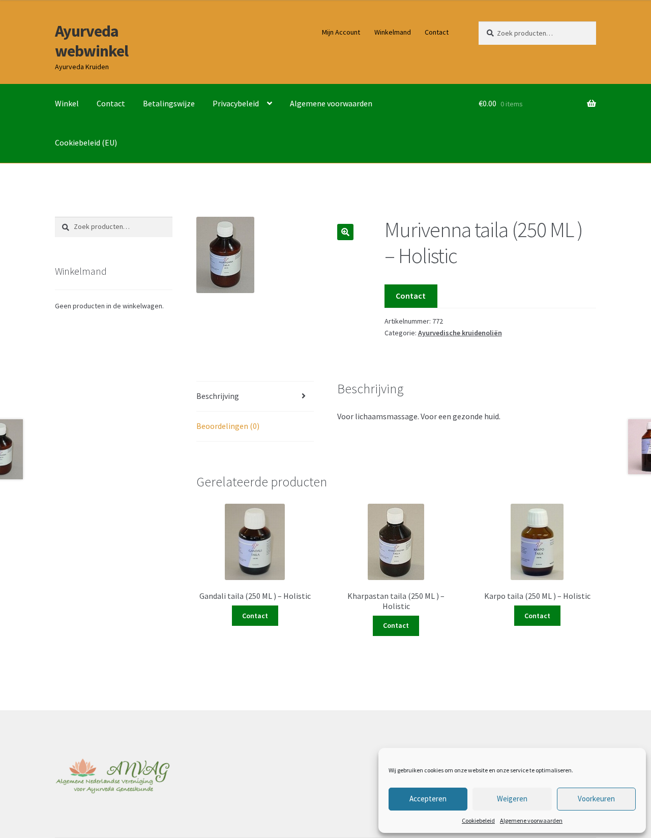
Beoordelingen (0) (227, 426)
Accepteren (428, 798)
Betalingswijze (169, 103)
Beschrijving (217, 396)
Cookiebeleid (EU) (86, 142)
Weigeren (512, 798)
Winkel (67, 103)
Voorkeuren (596, 798)
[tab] (255, 397)
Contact (437, 32)
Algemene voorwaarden (531, 820)
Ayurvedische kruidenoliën (460, 332)
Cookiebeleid (478, 820)
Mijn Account (341, 32)
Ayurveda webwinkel (91, 41)
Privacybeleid (236, 103)
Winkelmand (392, 32)
